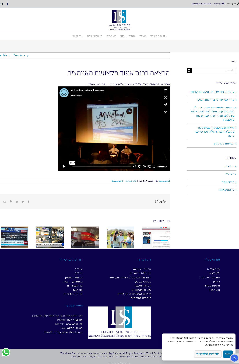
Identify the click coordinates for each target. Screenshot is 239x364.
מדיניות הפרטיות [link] (207, 354)
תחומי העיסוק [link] (74, 277)
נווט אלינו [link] (218, 4)
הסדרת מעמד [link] (143, 286)
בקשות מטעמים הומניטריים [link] (134, 294)
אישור (227, 354)
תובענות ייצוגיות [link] (209, 277)
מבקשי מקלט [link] (143, 282)
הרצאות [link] (229, 166)
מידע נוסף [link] (228, 182)
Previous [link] (19, 55)
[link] (234, 358)
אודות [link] (79, 269)
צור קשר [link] (77, 290)
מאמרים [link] (229, 174)
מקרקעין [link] (214, 290)
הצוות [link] (79, 273)
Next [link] (6, 55)
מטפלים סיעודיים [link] (140, 273)
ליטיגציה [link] (214, 273)
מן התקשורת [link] (131, 181)
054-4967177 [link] (74, 324)
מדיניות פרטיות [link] (73, 294)
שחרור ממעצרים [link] (141, 290)
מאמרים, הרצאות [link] (72, 282)
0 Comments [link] (117, 181)
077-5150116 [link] (232, 4)
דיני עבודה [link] (213, 269)
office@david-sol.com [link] (201, 4)
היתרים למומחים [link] (141, 298)
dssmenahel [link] (164, 181)
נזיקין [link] (216, 282)
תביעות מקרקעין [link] (224, 144)
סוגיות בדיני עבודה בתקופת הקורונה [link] (212, 92)
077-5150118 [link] (74, 328)
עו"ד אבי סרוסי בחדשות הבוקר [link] (215, 100)
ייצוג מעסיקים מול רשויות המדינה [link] (130, 277)
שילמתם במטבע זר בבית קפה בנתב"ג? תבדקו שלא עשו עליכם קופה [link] (214, 132)
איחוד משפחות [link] (142, 269)
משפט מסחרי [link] (211, 286)
